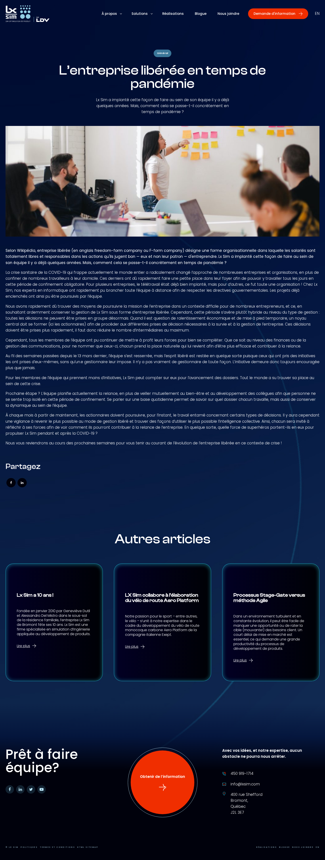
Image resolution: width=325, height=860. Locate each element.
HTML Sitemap (87, 847)
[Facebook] (11, 482)
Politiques (29, 847)
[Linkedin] (22, 482)
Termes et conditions (57, 847)
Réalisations (266, 847)
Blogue (284, 847)
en (317, 13)
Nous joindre (303, 847)
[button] (278, 13)
